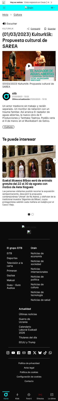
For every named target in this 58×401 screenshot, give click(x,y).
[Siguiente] (51, 2)
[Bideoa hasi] (29, 66)
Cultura (8, 126)
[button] (55, 160)
